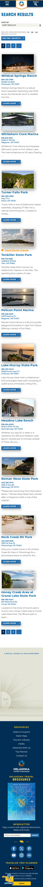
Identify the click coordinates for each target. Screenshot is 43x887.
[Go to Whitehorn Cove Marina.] (17, 121)
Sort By (5, 22)
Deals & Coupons (21, 732)
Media (21, 744)
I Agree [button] (21, 883)
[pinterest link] (29, 848)
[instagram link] (21, 855)
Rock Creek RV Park (16, 537)
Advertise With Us (21, 748)
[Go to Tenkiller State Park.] (17, 238)
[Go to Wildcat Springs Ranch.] (17, 63)
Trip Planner (21, 752)
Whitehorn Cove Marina (19, 134)
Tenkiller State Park (16, 255)
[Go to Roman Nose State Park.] (17, 466)
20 (32, 32)
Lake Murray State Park (19, 365)
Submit (35, 835)
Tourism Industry (21, 740)
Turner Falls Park (14, 192)
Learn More (9, 103)
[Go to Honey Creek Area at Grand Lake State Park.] (17, 579)
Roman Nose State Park (19, 478)
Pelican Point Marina (17, 310)
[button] (7, 3)
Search (36, 2)
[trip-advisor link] (29, 855)
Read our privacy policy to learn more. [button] (21, 878)
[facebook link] (14, 848)
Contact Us (21, 756)
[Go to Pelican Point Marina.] (17, 297)
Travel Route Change (17, 250)
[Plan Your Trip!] (8, 879)
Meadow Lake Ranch (17, 420)
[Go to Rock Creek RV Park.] (17, 524)
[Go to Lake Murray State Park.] (17, 352)
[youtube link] (14, 855)
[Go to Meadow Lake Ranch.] (17, 407)
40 (36, 32)
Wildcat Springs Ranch (19, 76)
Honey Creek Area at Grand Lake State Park (18, 594)
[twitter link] (21, 848)
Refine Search (11, 38)
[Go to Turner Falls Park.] (17, 179)
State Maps (21, 736)
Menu (7, 2)
